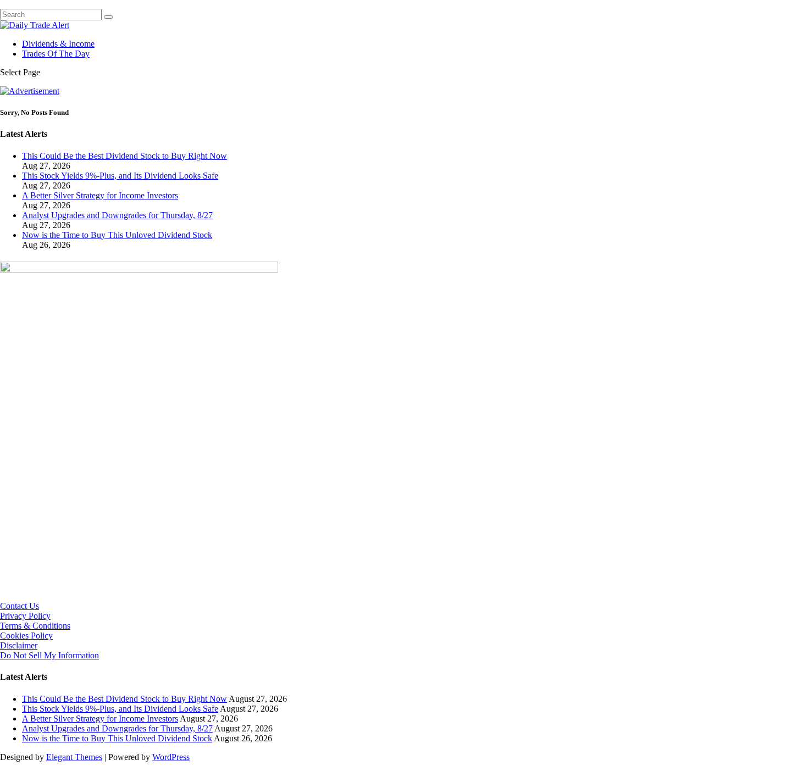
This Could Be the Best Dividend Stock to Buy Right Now (124, 155)
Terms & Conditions (35, 625)
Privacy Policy (25, 615)
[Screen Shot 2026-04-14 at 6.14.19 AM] (139, 269)
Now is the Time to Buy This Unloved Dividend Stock (117, 235)
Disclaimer (18, 645)
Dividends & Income (58, 43)
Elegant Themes (74, 757)
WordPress (171, 757)
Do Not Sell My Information (49, 655)
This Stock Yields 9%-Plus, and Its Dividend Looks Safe (120, 175)
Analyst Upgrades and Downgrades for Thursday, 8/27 (117, 215)
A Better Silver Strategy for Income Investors (100, 195)
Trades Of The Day (56, 53)
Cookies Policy (26, 635)
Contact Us (19, 606)
